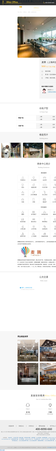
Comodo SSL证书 (45, 439)
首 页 (7, 7)
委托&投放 (47, 7)
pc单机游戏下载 (14, 439)
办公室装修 (38, 437)
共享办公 (36, 7)
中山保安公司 (37, 439)
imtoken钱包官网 (33, 440)
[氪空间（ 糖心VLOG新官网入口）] (28, 350)
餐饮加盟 (21, 437)
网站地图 (2, 450)
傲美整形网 (44, 437)
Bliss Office (20, 12)
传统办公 (26, 7)
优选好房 (16, 7)
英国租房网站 (41, 440)
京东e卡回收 (52, 439)
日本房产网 (15, 437)
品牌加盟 (33, 437)
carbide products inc (29, 439)
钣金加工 (10, 437)
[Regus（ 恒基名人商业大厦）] (28, 373)
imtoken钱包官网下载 (23, 440)
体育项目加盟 (27, 437)
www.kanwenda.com (6, 439)
